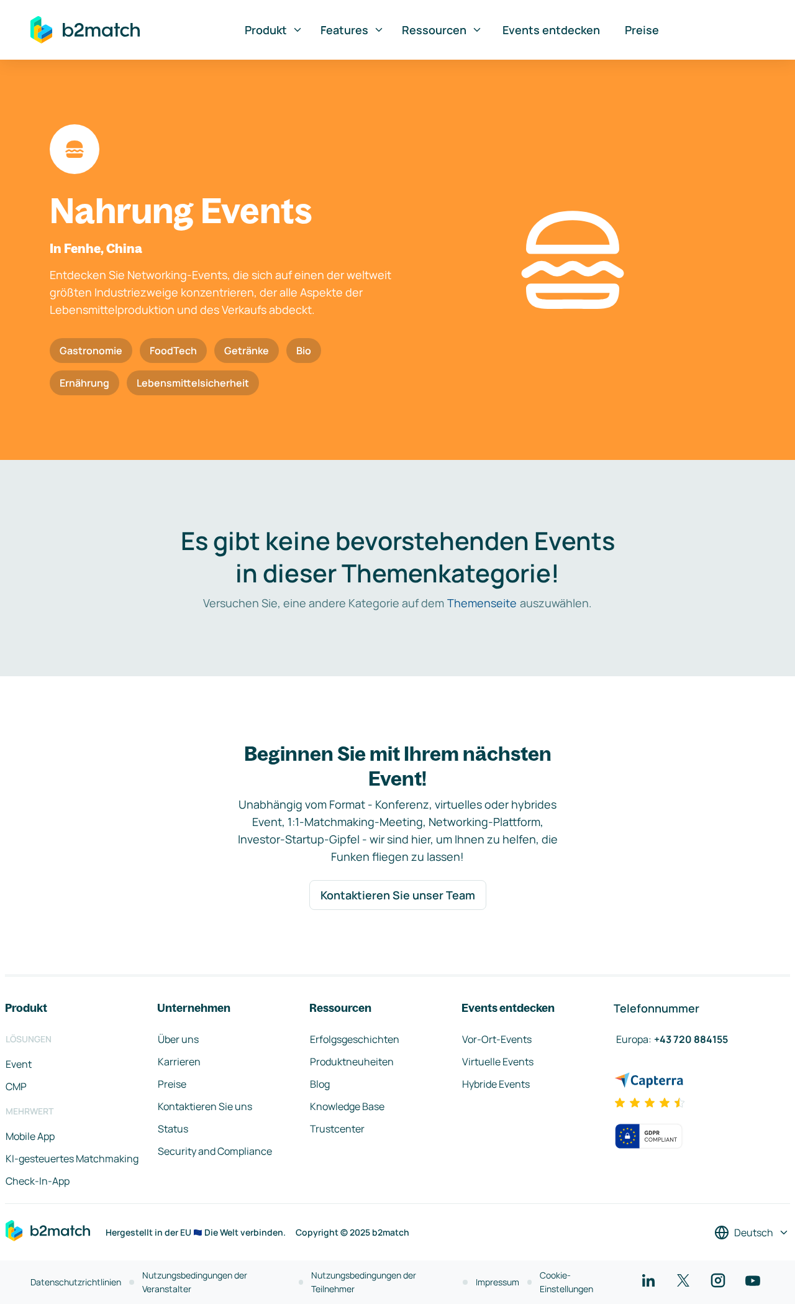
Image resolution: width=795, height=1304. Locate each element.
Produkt (266, 29)
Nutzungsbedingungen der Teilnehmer (363, 1282)
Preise (642, 29)
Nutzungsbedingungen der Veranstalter (194, 1282)
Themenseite (482, 602)
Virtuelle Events (498, 1061)
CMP (16, 1086)
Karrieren (179, 1061)
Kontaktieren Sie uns (205, 1106)
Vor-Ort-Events (497, 1039)
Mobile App (30, 1136)
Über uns (178, 1039)
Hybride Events (496, 1084)
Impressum (497, 1282)
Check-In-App (38, 1181)
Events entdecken (551, 29)
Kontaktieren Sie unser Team (397, 895)
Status (173, 1129)
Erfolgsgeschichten (354, 1039)
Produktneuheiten (352, 1061)
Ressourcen (434, 29)
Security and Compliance (215, 1151)
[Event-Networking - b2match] (85, 30)
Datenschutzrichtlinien (75, 1282)
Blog (320, 1084)
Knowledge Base (347, 1106)
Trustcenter (337, 1129)
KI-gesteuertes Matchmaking (72, 1158)
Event (19, 1064)
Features (344, 29)
